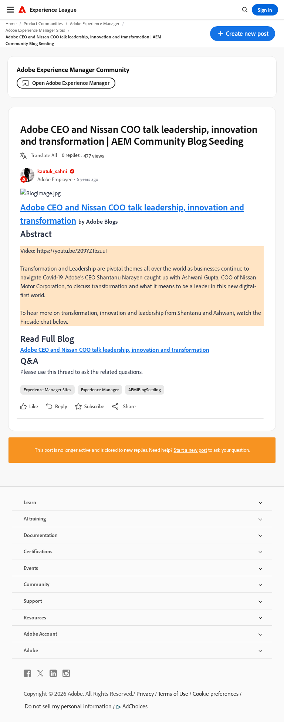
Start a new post (190, 450)
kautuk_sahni (52, 171)
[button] (242, 33)
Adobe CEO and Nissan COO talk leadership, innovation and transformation (114, 349)
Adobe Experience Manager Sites (35, 30)
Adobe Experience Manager (94, 23)
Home (11, 23)
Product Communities (43, 23)
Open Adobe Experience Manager (70, 82)
